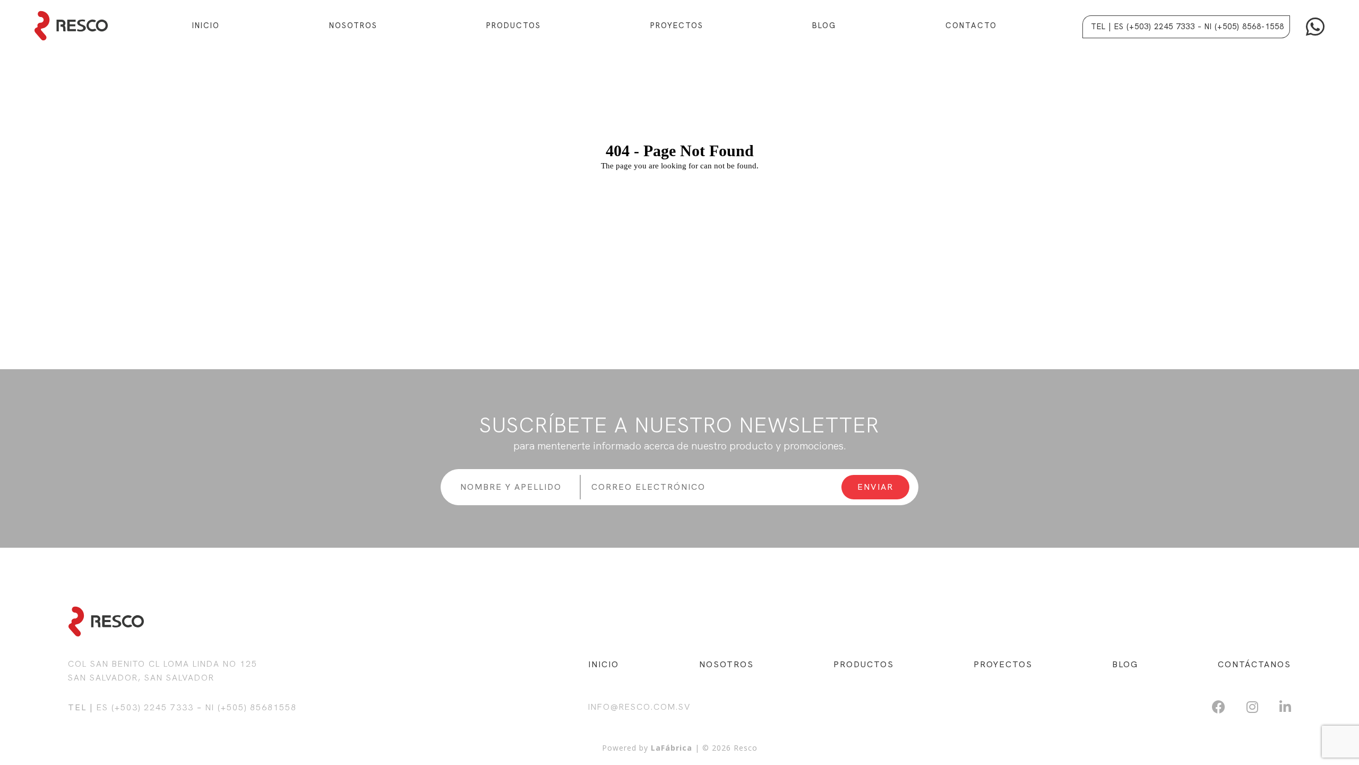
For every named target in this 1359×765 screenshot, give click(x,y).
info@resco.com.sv (639, 706)
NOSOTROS (726, 664)
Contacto (971, 25)
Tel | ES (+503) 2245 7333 (1143, 26)
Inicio (206, 25)
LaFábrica (671, 748)
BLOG (1125, 664)
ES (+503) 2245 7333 (145, 707)
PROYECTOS (1003, 664)
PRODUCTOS (863, 664)
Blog (824, 25)
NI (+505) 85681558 (251, 707)
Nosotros (353, 25)
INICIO (603, 664)
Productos (513, 25)
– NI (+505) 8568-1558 (1241, 26)
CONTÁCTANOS (1254, 664)
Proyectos (676, 25)
